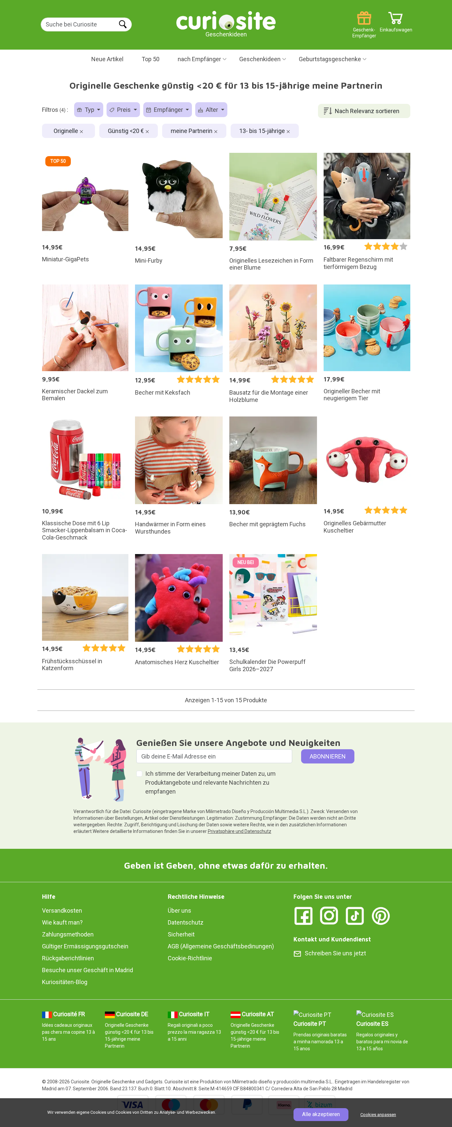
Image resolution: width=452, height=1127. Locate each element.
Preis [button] (124, 109)
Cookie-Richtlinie (190, 958)
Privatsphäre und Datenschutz (239, 831)
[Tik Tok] (355, 915)
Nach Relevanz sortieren (367, 111)
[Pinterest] (381, 915)
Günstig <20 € (126, 130)
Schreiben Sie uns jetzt (335, 953)
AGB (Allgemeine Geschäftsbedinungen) (221, 946)
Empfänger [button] (168, 109)
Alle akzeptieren (321, 1114)
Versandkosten (62, 910)
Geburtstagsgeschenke (330, 59)
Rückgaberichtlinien (68, 958)
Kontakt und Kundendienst (332, 939)
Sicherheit (181, 934)
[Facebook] (303, 915)
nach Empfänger (199, 59)
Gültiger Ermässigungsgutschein (85, 946)
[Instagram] (329, 915)
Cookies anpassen (378, 1114)
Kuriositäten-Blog (64, 981)
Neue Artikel (107, 59)
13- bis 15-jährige (262, 130)
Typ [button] (89, 109)
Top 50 (150, 59)
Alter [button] (211, 109)
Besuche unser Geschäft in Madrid (87, 970)
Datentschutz (185, 922)
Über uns (179, 910)
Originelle (66, 130)
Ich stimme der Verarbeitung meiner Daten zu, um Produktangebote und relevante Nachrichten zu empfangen (210, 782)
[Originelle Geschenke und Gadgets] (226, 19)
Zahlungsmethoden (68, 934)
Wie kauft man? (62, 922)
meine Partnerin (192, 130)
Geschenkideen (260, 59)
